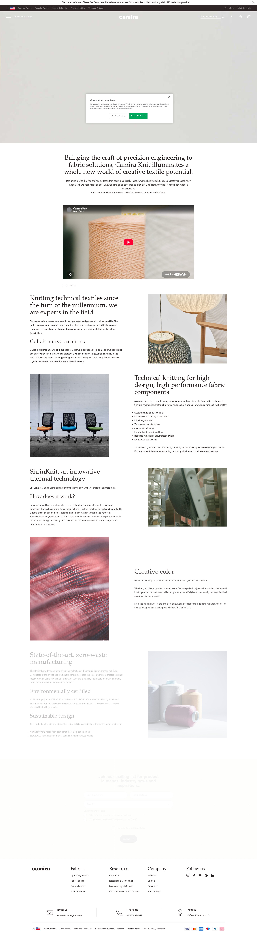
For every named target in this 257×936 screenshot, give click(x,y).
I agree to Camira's (131, 828)
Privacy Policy (139, 828)
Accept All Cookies (138, 116)
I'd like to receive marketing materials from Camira (110, 815)
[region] (129, 108)
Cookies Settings (119, 116)
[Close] (169, 97)
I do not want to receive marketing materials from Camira (113, 819)
